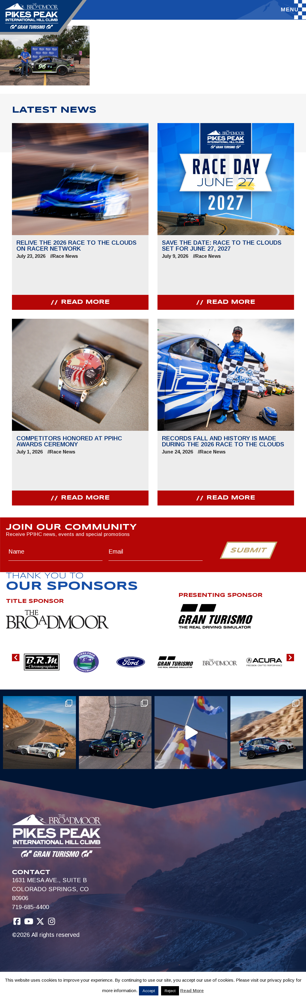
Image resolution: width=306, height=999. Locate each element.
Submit (248, 550)
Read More (192, 990)
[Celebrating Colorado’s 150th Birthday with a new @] (190, 732)
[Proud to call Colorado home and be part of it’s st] (266, 732)
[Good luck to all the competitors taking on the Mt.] (39, 732)
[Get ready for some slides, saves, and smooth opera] (115, 732)
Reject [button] (170, 991)
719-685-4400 (30, 907)
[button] (15, 657)
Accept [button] (149, 991)
